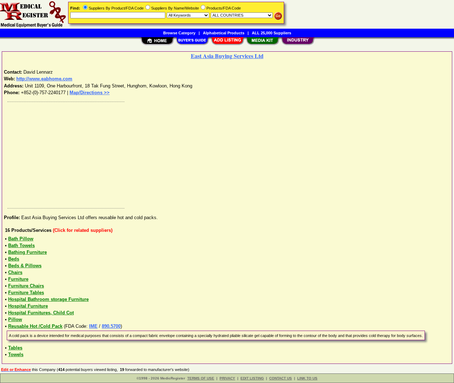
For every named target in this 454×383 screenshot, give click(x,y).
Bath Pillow (20, 238)
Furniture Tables (26, 292)
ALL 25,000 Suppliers (271, 33)
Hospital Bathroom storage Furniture (48, 299)
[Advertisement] (217, 153)
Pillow (15, 319)
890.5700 (111, 326)
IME (93, 326)
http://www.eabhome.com (44, 78)
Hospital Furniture (28, 306)
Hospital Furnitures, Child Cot (41, 312)
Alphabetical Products (223, 33)
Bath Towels (21, 245)
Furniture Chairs (26, 285)
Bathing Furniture (27, 252)
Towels (15, 354)
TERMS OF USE (200, 378)
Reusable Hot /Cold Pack (35, 326)
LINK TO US (307, 378)
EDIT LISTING (252, 378)
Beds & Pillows (24, 265)
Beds (13, 259)
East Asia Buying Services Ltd (227, 56)
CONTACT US (280, 378)
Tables (15, 347)
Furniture (18, 279)
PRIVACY (227, 378)
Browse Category (179, 33)
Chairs (15, 272)
